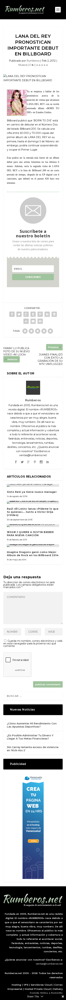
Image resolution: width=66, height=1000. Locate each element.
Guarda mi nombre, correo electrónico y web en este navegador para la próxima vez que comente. (32, 643)
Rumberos (33, 60)
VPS (26, 984)
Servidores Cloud (41, 984)
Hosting (16, 984)
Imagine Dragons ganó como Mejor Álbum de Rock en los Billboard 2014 (33, 554)
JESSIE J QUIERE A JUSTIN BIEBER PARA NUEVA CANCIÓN (30, 534)
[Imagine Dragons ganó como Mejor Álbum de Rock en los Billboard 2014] (33, 545)
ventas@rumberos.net (49, 963)
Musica (22, 64)
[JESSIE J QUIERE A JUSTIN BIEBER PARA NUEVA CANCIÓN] (33, 525)
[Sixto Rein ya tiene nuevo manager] (33, 485)
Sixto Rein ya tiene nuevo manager (32, 492)
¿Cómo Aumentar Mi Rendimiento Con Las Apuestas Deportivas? (32, 725)
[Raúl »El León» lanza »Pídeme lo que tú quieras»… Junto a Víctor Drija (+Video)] (33, 502)
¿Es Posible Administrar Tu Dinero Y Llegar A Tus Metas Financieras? (30, 737)
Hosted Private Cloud (38, 989)
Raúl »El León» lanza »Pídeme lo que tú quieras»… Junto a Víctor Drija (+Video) (33, 512)
